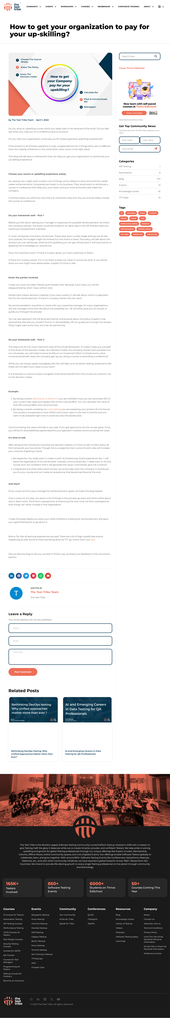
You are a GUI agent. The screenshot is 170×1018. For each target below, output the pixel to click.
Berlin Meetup (38, 941)
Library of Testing (124, 924)
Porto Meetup (38, 945)
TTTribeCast (37, 959)
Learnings (120, 941)
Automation (125, 172)
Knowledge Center (129, 191)
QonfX (91, 915)
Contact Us (149, 919)
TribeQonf (92, 919)
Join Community (67, 915)
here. (92, 539)
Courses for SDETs (11, 951)
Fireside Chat (37, 967)
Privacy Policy (150, 932)
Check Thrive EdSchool (131, 68)
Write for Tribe (67, 919)
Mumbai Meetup (39, 928)
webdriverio (138, 234)
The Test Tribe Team (45, 592)
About (147, 915)
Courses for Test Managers (10, 961)
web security (152, 234)
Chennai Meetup (39, 924)
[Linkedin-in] (38, 999)
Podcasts (120, 932)
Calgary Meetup (39, 937)
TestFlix (91, 924)
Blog (121, 179)
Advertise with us (152, 924)
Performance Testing (13, 928)
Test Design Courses (13, 939)
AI (121, 213)
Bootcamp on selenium (45, 398)
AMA (33, 963)
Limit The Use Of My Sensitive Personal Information (153, 939)
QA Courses (8, 955)
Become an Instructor (13, 981)
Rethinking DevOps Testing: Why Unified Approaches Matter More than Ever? (32, 754)
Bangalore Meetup (40, 915)
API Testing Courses (12, 924)
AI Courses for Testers (13, 915)
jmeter (133, 218)
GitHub (123, 218)
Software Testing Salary (127, 937)
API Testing (125, 166)
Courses (85, 7)
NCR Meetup (37, 932)
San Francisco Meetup (42, 954)
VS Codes (124, 234)
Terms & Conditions (153, 928)
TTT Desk (124, 197)
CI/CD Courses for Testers (11, 933)
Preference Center (153, 953)
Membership (104, 7)
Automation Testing (12, 919)
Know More (138, 120)
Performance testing (129, 224)
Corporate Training (128, 7)
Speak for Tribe (67, 924)
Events (122, 185)
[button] (11, 576)
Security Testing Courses (11, 945)
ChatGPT (153, 213)
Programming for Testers (11, 968)
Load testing (54, 409)
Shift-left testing (127, 229)
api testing (131, 213)
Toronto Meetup (39, 950)
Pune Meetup (37, 919)
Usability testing (144, 229)
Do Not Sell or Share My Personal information (155, 947)
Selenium (145, 224)
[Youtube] (58, 999)
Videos (119, 928)
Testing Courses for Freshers (12, 975)
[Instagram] (31, 999)
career (142, 213)
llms (142, 218)
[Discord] (45, 999)
